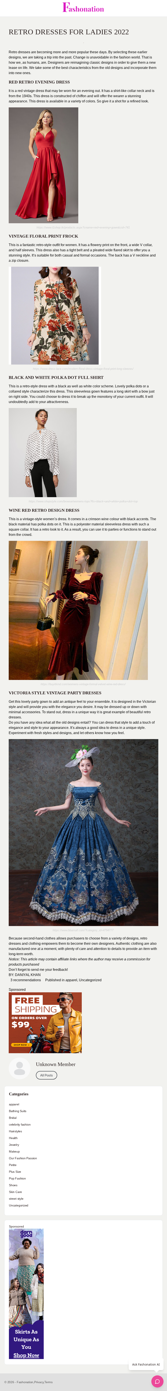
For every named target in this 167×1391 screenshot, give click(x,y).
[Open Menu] (7, 8)
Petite (13, 1165)
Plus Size (15, 1171)
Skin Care (15, 1192)
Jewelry (14, 1144)
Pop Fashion (17, 1178)
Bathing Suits (17, 1111)
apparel (71, 980)
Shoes (13, 1185)
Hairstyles (15, 1131)
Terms (48, 1382)
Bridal (13, 1117)
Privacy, (39, 1382)
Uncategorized (90, 980)
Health (13, 1138)
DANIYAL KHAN (27, 975)
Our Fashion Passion (23, 1158)
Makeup (14, 1151)
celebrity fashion (19, 1124)
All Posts (46, 1075)
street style (16, 1198)
